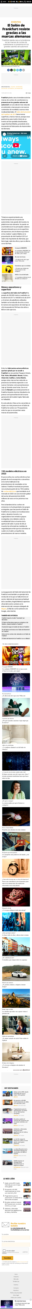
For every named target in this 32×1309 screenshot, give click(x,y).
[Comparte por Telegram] (17, 70)
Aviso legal (16, 1295)
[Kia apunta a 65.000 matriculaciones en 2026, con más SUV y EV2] (7, 1102)
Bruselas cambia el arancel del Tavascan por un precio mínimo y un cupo (21, 1121)
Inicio (16, 1274)
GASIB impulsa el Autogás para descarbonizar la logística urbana (19, 1163)
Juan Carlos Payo (22, 1105)
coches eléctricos (9, 491)
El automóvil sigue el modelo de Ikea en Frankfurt (15, 627)
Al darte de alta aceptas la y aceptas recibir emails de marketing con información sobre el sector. (15, 1263)
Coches (13, 87)
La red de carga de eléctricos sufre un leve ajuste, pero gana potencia (21, 1141)
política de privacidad (22, 1261)
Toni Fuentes (21, 1115)
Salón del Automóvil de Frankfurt (12, 88)
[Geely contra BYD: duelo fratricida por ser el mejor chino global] (7, 1093)
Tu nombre (5, 1234)
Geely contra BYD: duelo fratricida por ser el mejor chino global (21, 1093)
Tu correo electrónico (8, 1241)
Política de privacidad (16, 1293)
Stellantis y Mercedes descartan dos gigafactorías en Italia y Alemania (21, 1131)
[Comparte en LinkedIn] (20, 70)
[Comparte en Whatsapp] (14, 70)
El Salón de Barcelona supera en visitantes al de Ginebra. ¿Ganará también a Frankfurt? (15, 623)
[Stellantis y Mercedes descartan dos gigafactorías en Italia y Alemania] (7, 1130)
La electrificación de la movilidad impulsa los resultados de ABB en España (20, 1151)
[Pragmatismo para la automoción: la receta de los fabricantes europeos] (7, 1110)
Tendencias (16, 1145)
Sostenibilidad (17, 1167)
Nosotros (16, 1290)
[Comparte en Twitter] (11, 70)
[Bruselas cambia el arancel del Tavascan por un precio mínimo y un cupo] (7, 1120)
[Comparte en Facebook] (8, 70)
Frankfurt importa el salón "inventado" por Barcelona (13, 619)
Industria (16, 1115)
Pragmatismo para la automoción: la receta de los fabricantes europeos (20, 1111)
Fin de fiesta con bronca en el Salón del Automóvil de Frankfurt (16, 630)
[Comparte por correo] (23, 70)
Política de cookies (16, 1297)
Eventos (16, 1285)
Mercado (16, 1097)
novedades (19, 87)
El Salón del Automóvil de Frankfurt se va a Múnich (16, 638)
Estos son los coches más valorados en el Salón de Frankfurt (16, 635)
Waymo (4, 609)
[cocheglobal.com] (16, 1)
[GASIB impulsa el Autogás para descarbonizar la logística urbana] (7, 1162)
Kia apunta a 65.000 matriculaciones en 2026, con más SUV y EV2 (21, 1102)
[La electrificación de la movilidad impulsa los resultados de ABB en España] (7, 1151)
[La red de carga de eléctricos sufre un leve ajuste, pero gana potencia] (7, 1140)
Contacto (16, 1288)
